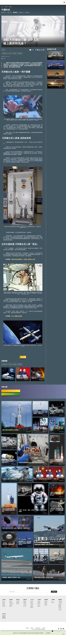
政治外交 (45, 601)
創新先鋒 (31, 603)
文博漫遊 (38, 606)
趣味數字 (24, 601)
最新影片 (4, 616)
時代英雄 (31, 601)
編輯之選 (52, 602)
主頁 (2, 6)
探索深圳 (10, 602)
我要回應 (23, 357)
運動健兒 (31, 606)
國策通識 (60, 606)
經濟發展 (45, 602)
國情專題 (60, 599)
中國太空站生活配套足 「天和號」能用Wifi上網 (23, 259)
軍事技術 (21, 12)
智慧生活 (3, 12)
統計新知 (24, 603)
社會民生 (45, 603)
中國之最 (24, 602)
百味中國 (17, 601)
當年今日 (24, 606)
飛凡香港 (8, 375)
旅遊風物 (17, 602)
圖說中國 (38, 602)
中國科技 (5, 6)
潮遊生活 (18, 599)
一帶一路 (60, 608)
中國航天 (20, 53)
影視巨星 (31, 607)
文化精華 (39, 599)
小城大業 (60, 603)
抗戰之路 (60, 607)
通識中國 (25, 599)
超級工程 (9, 12)
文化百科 (38, 603)
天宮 (10, 53)
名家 (52, 601)
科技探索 (27, 12)
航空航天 (10, 6)
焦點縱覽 (46, 599)
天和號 (14, 53)
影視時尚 (17, 603)
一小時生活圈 (11, 603)
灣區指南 (10, 606)
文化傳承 (38, 601)
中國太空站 (5, 53)
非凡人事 (18, 375)
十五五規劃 (60, 602)
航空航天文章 (51, 49)
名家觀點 (53, 599)
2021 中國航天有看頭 (16, 316)
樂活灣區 (3, 375)
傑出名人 (23, 375)
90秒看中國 (60, 601)
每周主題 (4, 613)
